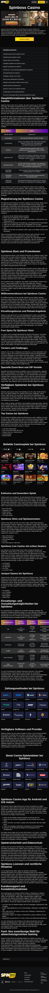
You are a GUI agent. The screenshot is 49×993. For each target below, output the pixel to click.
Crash (29, 449)
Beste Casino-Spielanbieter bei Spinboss (13, 79)
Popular (5, 449)
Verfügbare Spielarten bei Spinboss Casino (14, 63)
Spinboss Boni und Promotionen (11, 60)
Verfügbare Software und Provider (11, 76)
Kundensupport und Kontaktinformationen (13, 92)
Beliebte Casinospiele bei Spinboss (12, 66)
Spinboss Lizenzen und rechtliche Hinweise (14, 88)
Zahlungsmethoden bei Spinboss (11, 73)
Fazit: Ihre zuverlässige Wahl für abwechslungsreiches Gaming (19, 95)
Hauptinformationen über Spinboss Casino (14, 54)
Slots (41, 449)
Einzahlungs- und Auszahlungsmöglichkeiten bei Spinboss (18, 69)
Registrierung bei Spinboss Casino (12, 57)
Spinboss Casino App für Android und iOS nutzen (15, 82)
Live (17, 449)
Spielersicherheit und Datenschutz (12, 85)
